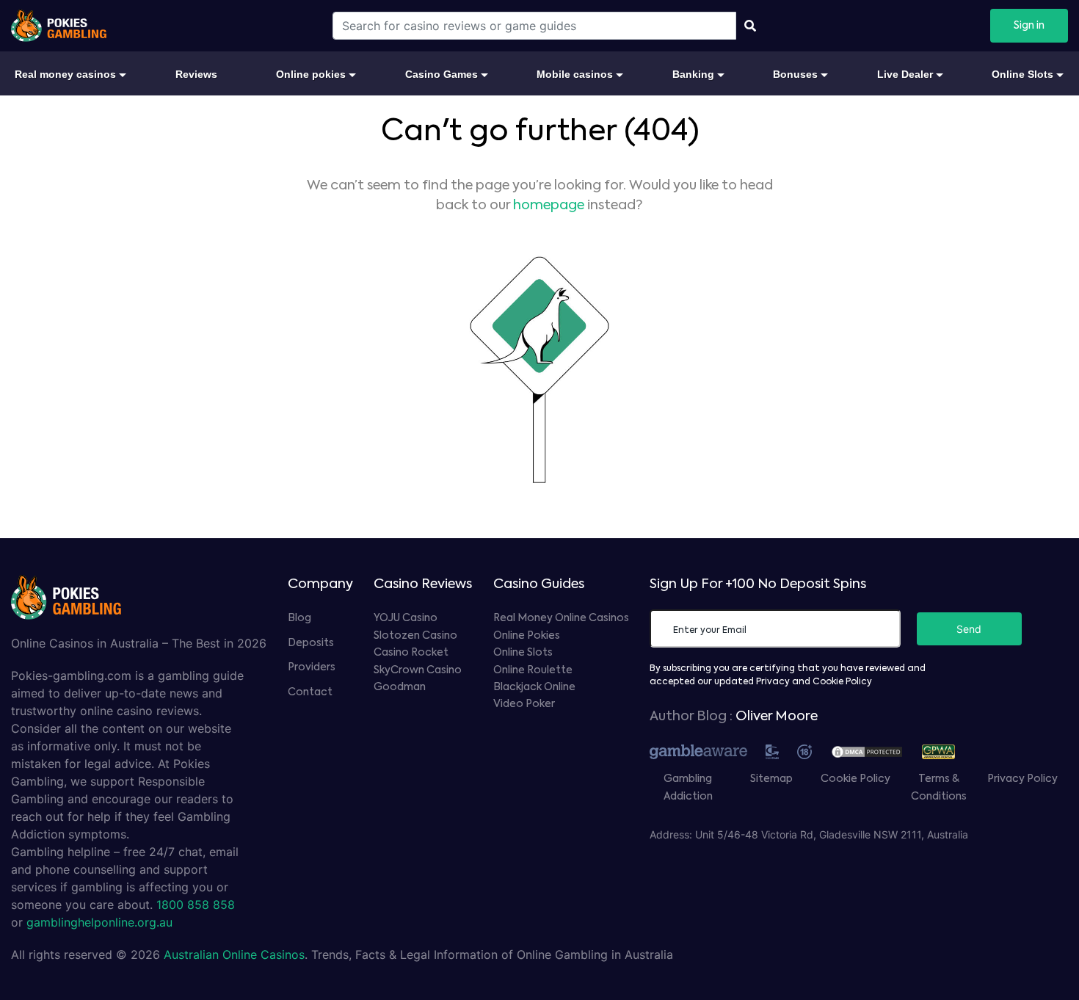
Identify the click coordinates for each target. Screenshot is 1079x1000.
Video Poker (524, 704)
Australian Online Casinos (234, 954)
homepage (548, 205)
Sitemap (771, 779)
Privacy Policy (1022, 779)
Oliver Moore (776, 716)
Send (968, 629)
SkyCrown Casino (418, 670)
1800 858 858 (195, 904)
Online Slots (523, 653)
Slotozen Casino (415, 636)
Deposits (311, 643)
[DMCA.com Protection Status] (874, 750)
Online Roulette (533, 670)
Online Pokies (526, 636)
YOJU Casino (405, 618)
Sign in (1029, 26)
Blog (299, 618)
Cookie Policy (855, 779)
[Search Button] (750, 26)
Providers (311, 667)
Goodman (400, 687)
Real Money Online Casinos (561, 618)
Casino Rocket (411, 653)
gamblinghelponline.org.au (99, 922)
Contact (310, 692)
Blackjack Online (534, 687)
